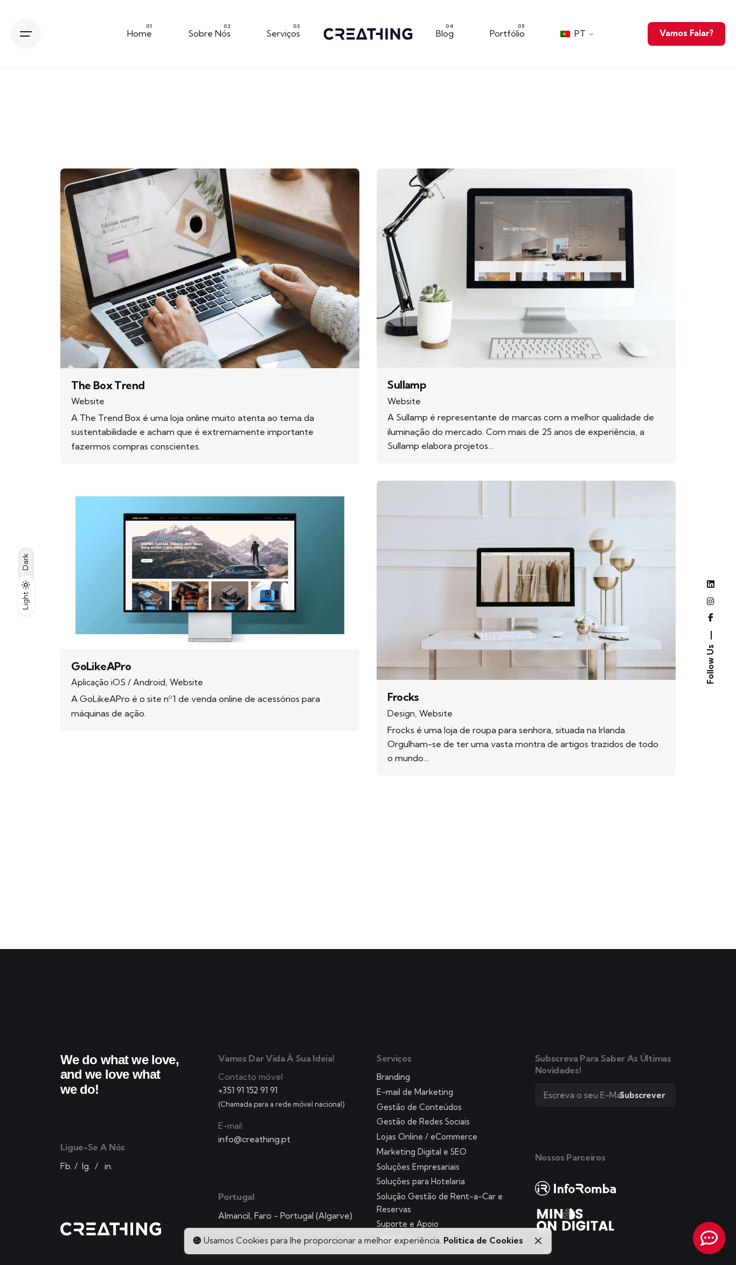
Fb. (66, 1166)
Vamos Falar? (686, 33)
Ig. (86, 1166)
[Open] (86, 192)
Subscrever (642, 1095)
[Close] (538, 1241)
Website (88, 401)
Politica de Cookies (483, 1240)
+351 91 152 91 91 (247, 1090)
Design (401, 713)
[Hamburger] (26, 34)
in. (109, 1166)
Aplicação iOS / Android (118, 682)
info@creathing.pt (254, 1139)
